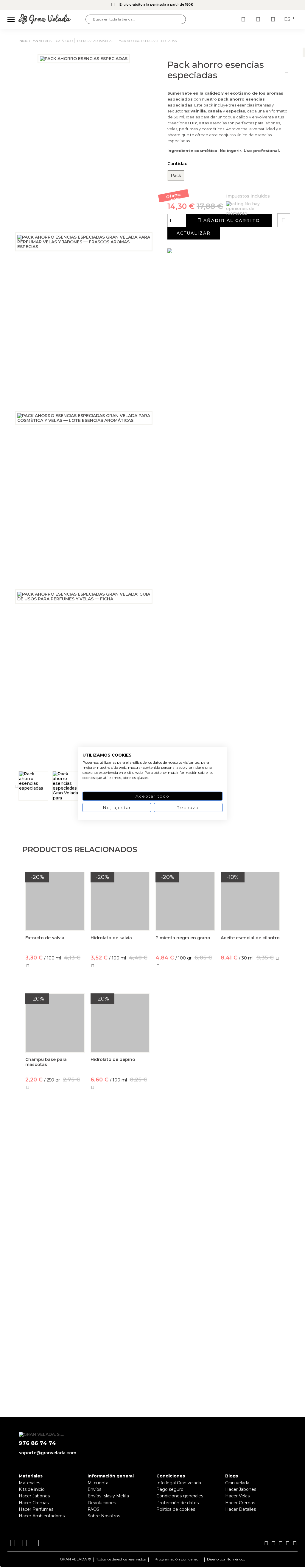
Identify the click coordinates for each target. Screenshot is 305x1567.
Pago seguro (169, 1489)
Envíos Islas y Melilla (108, 1496)
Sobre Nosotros (104, 1516)
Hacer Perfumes (36, 1509)
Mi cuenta (98, 1482)
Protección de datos (177, 1502)
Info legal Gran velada (178, 1482)
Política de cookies (175, 1509)
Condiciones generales (179, 1496)
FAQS (93, 1509)
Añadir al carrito (231, 220)
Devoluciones (102, 1502)
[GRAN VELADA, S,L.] (51, 19)
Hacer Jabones (34, 1496)
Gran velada (237, 1482)
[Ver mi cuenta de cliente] (258, 19)
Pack (176, 175)
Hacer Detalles (240, 1509)
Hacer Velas (237, 1496)
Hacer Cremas (34, 1502)
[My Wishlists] (243, 19)
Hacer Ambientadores (42, 1516)
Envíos (94, 1489)
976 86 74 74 (37, 1443)
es (288, 19)
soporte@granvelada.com (47, 1452)
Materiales (29, 1482)
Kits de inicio (32, 1489)
